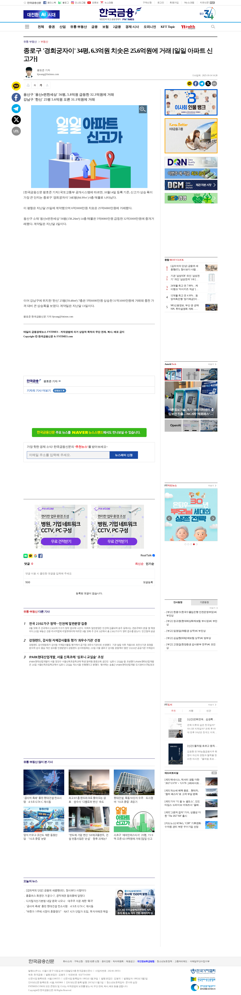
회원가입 (174, 2)
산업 (62, 26)
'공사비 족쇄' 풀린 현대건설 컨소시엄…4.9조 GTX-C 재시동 (59, 906)
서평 (191, 710)
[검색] (213, 26)
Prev (169, 518)
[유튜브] (92, 2)
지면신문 (204, 2)
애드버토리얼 (171, 773)
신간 (208, 710)
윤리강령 (106, 961)
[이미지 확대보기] (143, 109)
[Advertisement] (53, 258)
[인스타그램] (78, 2)
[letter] (106, 2)
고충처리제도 (181, 961)
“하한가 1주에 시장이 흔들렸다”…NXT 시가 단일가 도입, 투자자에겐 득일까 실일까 (69, 911)
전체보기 (59, 391)
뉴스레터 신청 (124, 455)
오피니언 (150, 26)
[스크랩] (47, 85)
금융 (94, 26)
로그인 (160, 2)
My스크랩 (189, 2)
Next (213, 518)
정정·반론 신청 (92, 961)
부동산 (44, 41)
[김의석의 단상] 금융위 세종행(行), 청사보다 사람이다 (56, 890)
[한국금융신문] (32, 2)
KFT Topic (168, 26)
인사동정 (177, 602)
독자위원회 (118, 961)
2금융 (117, 26)
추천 (173, 710)
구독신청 (147, 2)
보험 (105, 26)
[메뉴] (27, 26)
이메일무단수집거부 (199, 961)
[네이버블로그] (63, 2)
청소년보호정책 (164, 961)
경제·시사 (132, 26)
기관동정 (204, 602)
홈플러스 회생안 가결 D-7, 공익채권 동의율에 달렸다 (55, 895)
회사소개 (67, 961)
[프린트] (28, 85)
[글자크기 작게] (35, 85)
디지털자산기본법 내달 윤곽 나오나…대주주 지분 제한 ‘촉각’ (59, 901)
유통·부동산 (78, 26)
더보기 (211, 364)
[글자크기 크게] (41, 85)
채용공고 (130, 961)
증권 (52, 26)
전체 (41, 26)
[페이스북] (49, 2)
